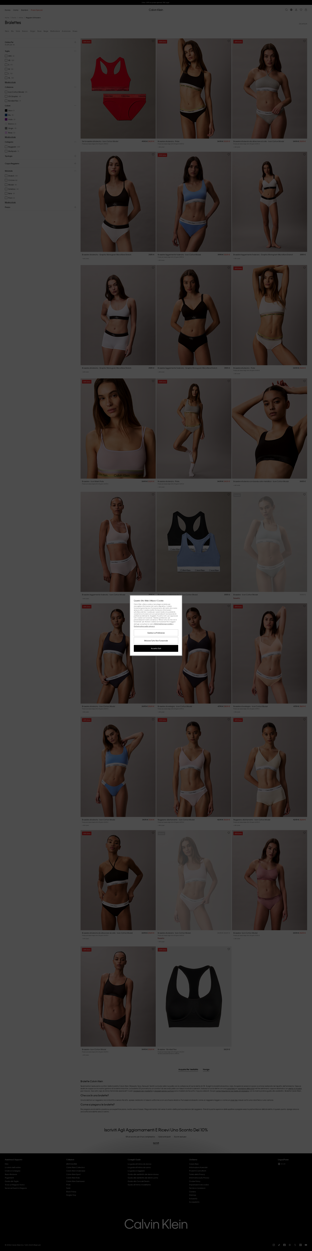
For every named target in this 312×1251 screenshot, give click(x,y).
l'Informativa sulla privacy (144, 626)
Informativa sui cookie (163, 624)
